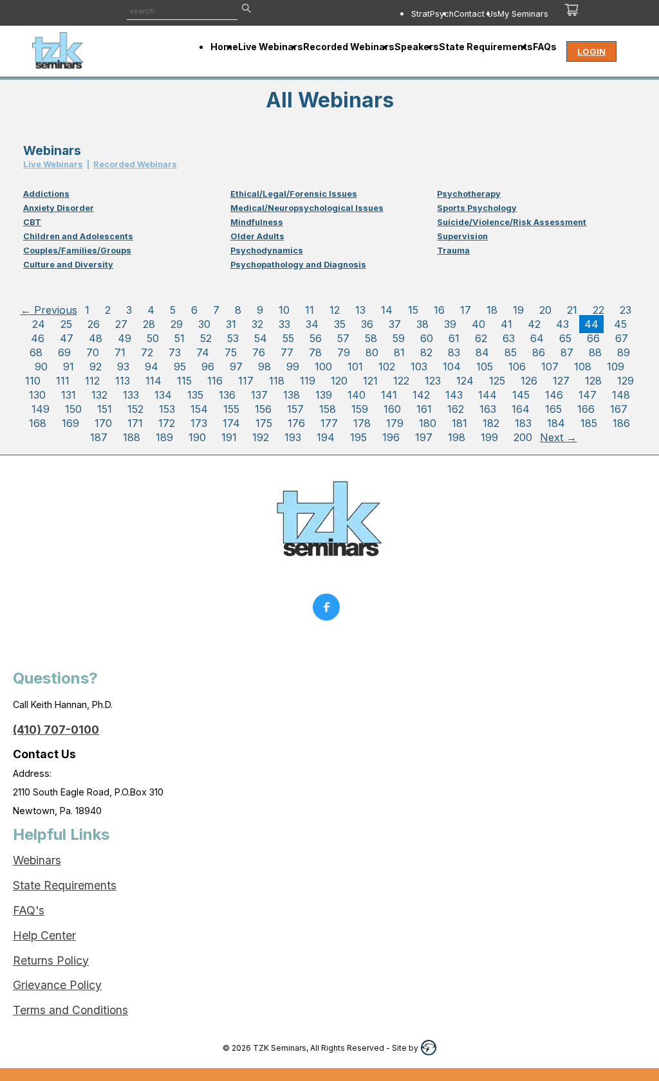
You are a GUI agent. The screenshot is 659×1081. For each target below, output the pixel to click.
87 (567, 352)
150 (73, 409)
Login (591, 51)
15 (413, 310)
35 (340, 324)
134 (163, 394)
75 (231, 352)
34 (312, 324)
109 (615, 366)
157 (295, 409)
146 (554, 394)
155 (231, 409)
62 (481, 338)
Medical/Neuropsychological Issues (307, 208)
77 (287, 352)
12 (335, 310)
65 (565, 338)
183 (523, 423)
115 (184, 380)
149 (41, 409)
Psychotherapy (469, 194)
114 (153, 380)
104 (452, 366)
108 (582, 366)
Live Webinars (53, 164)
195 (358, 437)
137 (259, 394)
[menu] (418, 13)
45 (620, 324)
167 (618, 409)
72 (147, 352)
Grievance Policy (57, 985)
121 (370, 380)
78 (315, 352)
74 (202, 352)
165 (553, 409)
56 (316, 338)
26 (94, 324)
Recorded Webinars (135, 164)
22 (598, 310)
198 (456, 437)
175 (263, 423)
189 (164, 437)
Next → (558, 437)
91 (68, 366)
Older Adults (257, 236)
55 (288, 338)
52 (206, 338)
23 (625, 310)
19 (518, 310)
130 (37, 394)
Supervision (462, 236)
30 (204, 324)
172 (166, 423)
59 (399, 338)
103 (419, 366)
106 (517, 366)
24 (38, 324)
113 (122, 380)
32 (257, 324)
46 (37, 338)
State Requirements (64, 885)
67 (621, 338)
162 (455, 409)
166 (586, 409)
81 (399, 352)
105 (484, 366)
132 (99, 394)
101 (355, 366)
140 (357, 394)
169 (70, 423)
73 (175, 352)
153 (167, 409)
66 (593, 338)
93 (123, 366)
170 (103, 423)
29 (177, 324)
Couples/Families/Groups (77, 250)
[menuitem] (432, 13)
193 (292, 437)
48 (95, 338)
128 (593, 380)
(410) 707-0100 (56, 729)
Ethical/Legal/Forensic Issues (293, 194)
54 (260, 338)
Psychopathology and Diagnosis (298, 264)
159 (359, 409)
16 (439, 310)
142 (421, 394)
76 (258, 352)
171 (135, 423)
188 (131, 437)
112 (92, 380)
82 (426, 352)
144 (487, 394)
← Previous (49, 310)
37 (395, 324)
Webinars (37, 860)
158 (327, 409)
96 (207, 366)
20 (545, 310)
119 (307, 380)
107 (550, 366)
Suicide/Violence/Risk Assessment (511, 222)
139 (323, 394)
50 (153, 338)
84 (482, 352)
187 (98, 437)
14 (387, 310)
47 (66, 338)
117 (246, 380)
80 (372, 352)
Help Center (44, 935)
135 (195, 394)
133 (131, 394)
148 (621, 394)
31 (231, 324)
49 (124, 338)
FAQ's (28, 910)
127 (561, 380)
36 (367, 324)
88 (595, 352)
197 (423, 437)
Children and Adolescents (78, 236)
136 (227, 394)
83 (454, 352)
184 (556, 423)
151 (104, 409)
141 (389, 394)
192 (260, 437)
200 (523, 437)
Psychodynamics (266, 250)
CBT (32, 222)
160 (392, 409)
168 (37, 423)
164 (521, 409)
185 (588, 423)
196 (391, 437)
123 (433, 380)
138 (291, 394)
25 (66, 324)
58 (371, 338)
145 (521, 394)
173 (198, 423)
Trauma (453, 250)
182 (491, 423)
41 (506, 324)
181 (459, 423)
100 (323, 366)
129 (625, 380)
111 (63, 380)
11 (309, 310)
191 (229, 437)
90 (41, 366)
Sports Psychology (477, 208)
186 (621, 423)
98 (264, 366)
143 (454, 394)
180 (427, 423)
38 (422, 324)
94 (151, 366)
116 (215, 380)
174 (231, 423)
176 (296, 423)
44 (591, 324)
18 (492, 310)
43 (562, 324)
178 (362, 423)
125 (497, 380)
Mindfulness (256, 222)
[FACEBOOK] (329, 610)
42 (534, 324)
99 (292, 366)
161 (424, 409)
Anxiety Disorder (58, 208)
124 (465, 380)
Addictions (46, 194)
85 (511, 352)
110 (33, 380)
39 (450, 324)
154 (199, 409)
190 (197, 437)
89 (623, 352)
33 (284, 324)
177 (329, 423)
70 (92, 352)
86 (538, 352)
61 (454, 338)
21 (572, 310)
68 (36, 352)
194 (326, 437)
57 (343, 338)
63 (509, 338)
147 (588, 394)
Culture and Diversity (68, 264)
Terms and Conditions (70, 1010)
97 (236, 366)
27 (121, 324)
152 (135, 409)
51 (179, 338)
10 (284, 310)
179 (395, 423)
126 (529, 380)
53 (233, 338)
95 (180, 366)
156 (263, 409)
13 (360, 310)
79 (343, 352)
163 (487, 409)
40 (478, 324)
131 (68, 394)
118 (276, 380)
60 (426, 338)
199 (489, 437)
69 (64, 352)
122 (401, 380)
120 (339, 380)
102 (386, 366)
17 (465, 310)
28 (149, 324)
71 (120, 352)
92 (95, 366)
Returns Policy (51, 960)
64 (537, 338)
